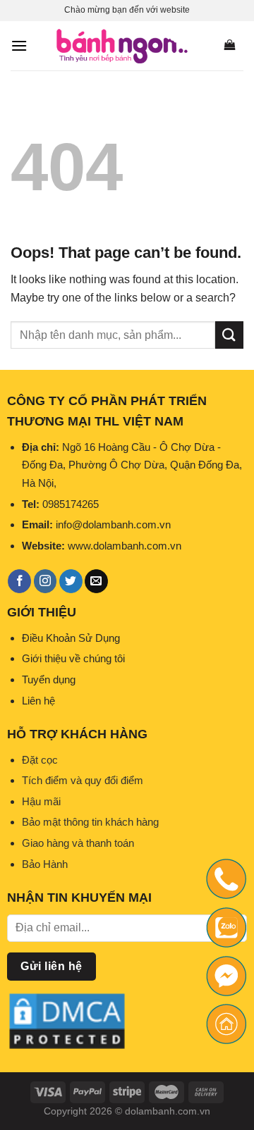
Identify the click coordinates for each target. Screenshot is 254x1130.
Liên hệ (38, 701)
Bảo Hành (45, 864)
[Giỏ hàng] (229, 46)
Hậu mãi (41, 801)
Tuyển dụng (48, 679)
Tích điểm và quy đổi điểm (82, 780)
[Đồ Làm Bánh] (121, 45)
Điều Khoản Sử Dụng (71, 638)
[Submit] (229, 335)
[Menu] (19, 45)
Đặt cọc (40, 760)
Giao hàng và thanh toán (78, 843)
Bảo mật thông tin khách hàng (90, 822)
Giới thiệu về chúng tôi (73, 658)
